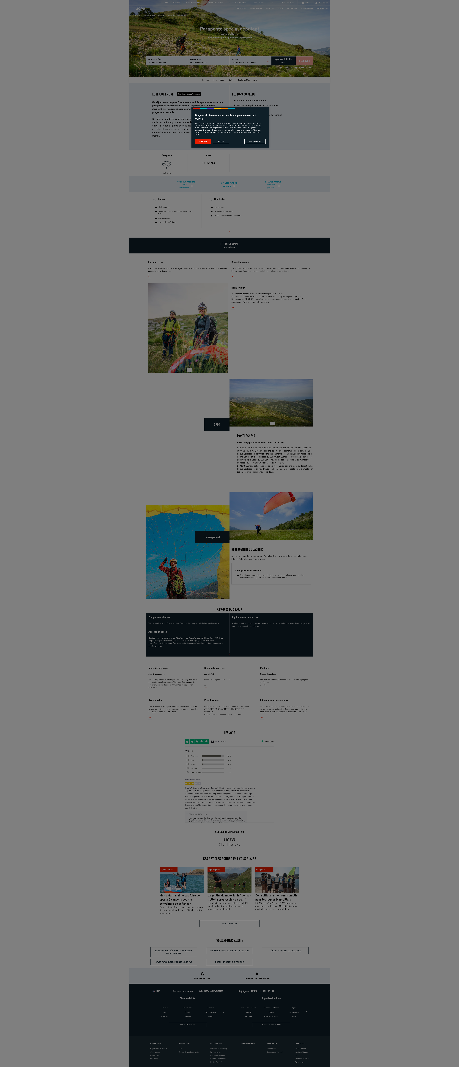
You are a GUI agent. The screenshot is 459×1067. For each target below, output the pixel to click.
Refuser (221, 141)
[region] (230, 127)
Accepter (203, 141)
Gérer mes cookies (255, 141)
